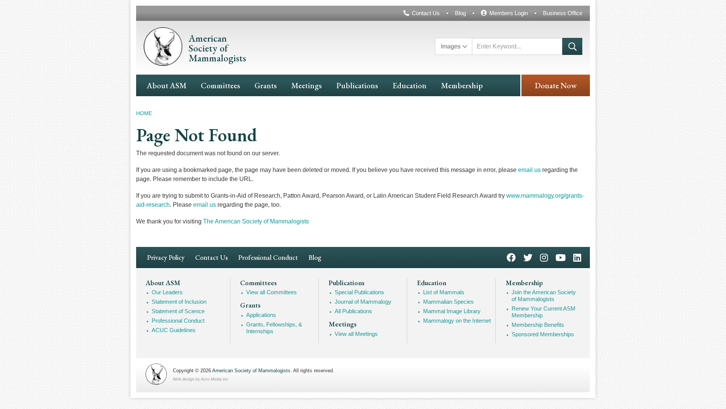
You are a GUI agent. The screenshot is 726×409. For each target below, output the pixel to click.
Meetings (306, 85)
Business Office (562, 13)
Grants (265, 85)
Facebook (511, 257)
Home (144, 113)
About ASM (166, 85)
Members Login (508, 13)
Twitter (527, 257)
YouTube (560, 257)
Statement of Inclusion (179, 301)
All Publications (353, 311)
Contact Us (426, 13)
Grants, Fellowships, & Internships (274, 327)
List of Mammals (443, 292)
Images (451, 46)
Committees (220, 85)
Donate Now (556, 85)
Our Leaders (167, 292)
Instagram (544, 257)
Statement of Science (178, 311)
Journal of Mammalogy (363, 301)
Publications (357, 85)
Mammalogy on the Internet (457, 320)
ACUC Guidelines (173, 330)
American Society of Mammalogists (251, 370)
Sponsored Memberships (543, 334)
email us (529, 170)
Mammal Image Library (452, 311)
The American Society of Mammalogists (256, 221)
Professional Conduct (268, 257)
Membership (462, 85)
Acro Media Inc (214, 379)
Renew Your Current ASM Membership (544, 311)
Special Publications (359, 292)
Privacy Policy (166, 257)
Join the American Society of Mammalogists (544, 295)
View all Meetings (356, 334)
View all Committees (271, 292)
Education (409, 85)
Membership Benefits (538, 325)
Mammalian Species (448, 301)
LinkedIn (577, 257)
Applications (261, 315)
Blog (460, 13)
